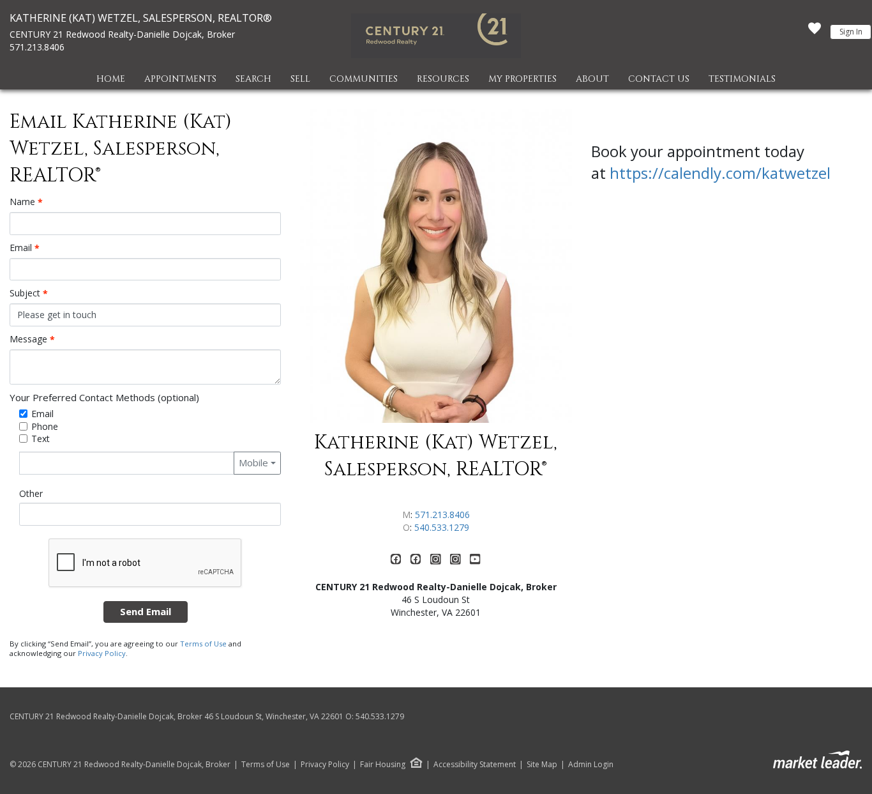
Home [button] (110, 79)
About (592, 79)
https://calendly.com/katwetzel (720, 172)
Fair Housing (382, 764)
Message (32, 339)
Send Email (145, 611)
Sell (300, 79)
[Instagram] (437, 562)
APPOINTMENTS (180, 79)
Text (40, 438)
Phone (44, 426)
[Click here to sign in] (814, 32)
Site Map (542, 765)
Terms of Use (203, 643)
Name (26, 201)
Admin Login (590, 765)
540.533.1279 (441, 527)
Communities (363, 79)
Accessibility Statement (474, 765)
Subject (29, 293)
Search (253, 79)
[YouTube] (475, 562)
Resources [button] (443, 79)
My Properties (522, 79)
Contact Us (658, 79)
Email (25, 247)
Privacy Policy (102, 653)
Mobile (253, 462)
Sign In (850, 31)
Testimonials (742, 79)
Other (31, 493)
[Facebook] (397, 562)
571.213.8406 (37, 47)
